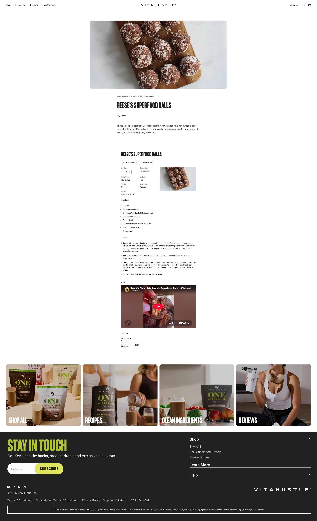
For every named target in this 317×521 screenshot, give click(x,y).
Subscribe (49, 469)
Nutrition (124, 333)
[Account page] (304, 5)
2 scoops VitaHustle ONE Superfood (138, 213)
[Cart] (310, 5)
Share (123, 116)
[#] (43, 395)
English (10, 490)
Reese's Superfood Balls (141, 153)
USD (19, 490)
